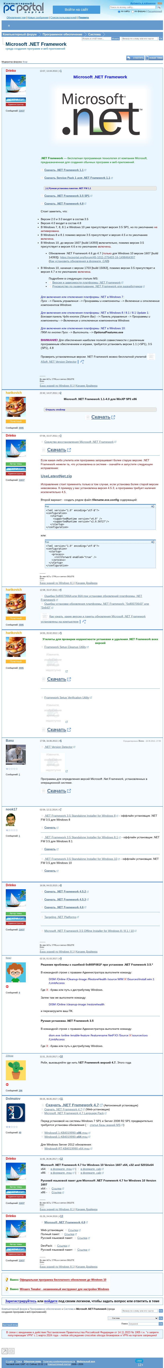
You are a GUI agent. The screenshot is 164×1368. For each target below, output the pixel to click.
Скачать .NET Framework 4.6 (64, 907)
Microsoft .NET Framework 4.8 (64, 1222)
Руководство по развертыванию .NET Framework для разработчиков (97, 286)
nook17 (11, 809)
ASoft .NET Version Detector (59, 361)
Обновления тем (16, 17)
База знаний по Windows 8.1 (57, 385)
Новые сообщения (38, 17)
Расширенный (155, 11)
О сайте (10, 1361)
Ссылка (56, 1188)
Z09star (9, 1056)
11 (61, 1098)
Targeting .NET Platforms (60, 917)
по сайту (125, 11)
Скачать (100, 417)
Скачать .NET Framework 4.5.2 (65, 891)
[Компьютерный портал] (23, 13)
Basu (10, 740)
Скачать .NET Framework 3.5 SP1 (67, 195)
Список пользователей (63, 17)
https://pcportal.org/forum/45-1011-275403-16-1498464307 (97, 257)
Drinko (11, 70)
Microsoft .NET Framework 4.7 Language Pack (74, 1113)
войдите (51, 1301)
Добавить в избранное (143, 3)
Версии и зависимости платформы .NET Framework (86, 282)
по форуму (140, 11)
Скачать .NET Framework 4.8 (64, 203)
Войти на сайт (76, 10)
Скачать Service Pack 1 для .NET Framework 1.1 (77, 177)
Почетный (16, 421)
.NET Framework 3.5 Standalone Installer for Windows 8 (80, 815)
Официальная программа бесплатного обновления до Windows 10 (63, 1279)
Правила (83, 17)
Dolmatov (13, 1098)
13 (61, 1216)
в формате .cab (91, 1168)
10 (61, 1056)
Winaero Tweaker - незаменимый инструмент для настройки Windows (64, 1289)
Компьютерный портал (59, 1364)
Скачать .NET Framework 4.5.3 (65, 899)
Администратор (16, 104)
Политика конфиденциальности (59, 1361)
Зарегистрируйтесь (21, 1301)
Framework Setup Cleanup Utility (65, 647)
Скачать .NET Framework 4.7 (72, 1105)
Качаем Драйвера (86, 385)
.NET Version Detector (58, 746)
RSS (160, 3)
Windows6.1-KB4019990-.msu (66, 1132)
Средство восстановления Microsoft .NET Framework (79, 441)
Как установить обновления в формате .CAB (79, 261)
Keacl (8, 958)
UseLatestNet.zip (56, 476)
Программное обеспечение (62, 34)
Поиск (19, 1361)
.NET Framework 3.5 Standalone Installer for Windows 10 (80, 858)
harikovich (14, 392)
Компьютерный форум (20, 34)
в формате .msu (61, 1168)
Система (94, 34)
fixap (25, 62)
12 (61, 1158)
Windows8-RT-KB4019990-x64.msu (67, 1148)
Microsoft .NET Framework (36, 44)
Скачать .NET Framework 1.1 (64, 170)
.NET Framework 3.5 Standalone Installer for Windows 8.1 (81, 837)
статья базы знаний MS (105, 1125)
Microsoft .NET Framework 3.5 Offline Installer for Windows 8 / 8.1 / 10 (89, 930)
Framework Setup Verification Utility (66, 697)
